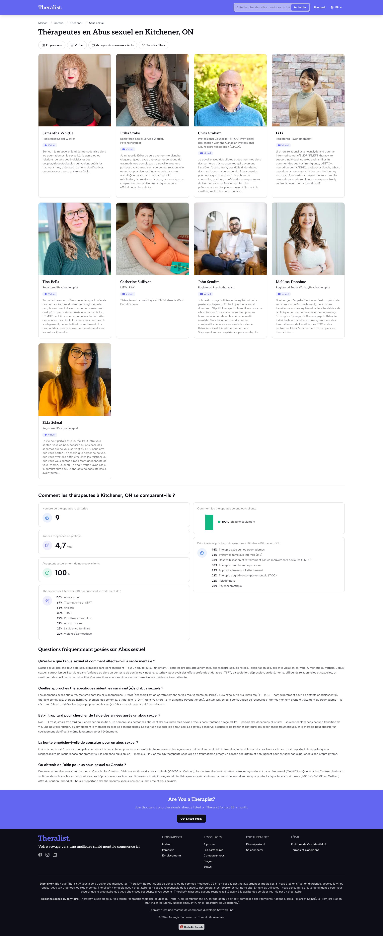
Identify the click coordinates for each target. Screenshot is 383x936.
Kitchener (76, 23)
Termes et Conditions (305, 850)
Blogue (208, 861)
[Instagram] (47, 855)
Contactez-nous (214, 855)
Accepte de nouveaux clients (115, 45)
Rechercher (300, 7)
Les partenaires (213, 850)
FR (337, 7)
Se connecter (254, 850)
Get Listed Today (191, 818)
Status (208, 866)
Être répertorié (255, 844)
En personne (54, 45)
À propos (209, 844)
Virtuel (79, 45)
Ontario (58, 23)
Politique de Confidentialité (308, 844)
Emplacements (172, 855)
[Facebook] (40, 855)
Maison (42, 23)
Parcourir (320, 7)
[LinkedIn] (55, 855)
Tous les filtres (155, 45)
